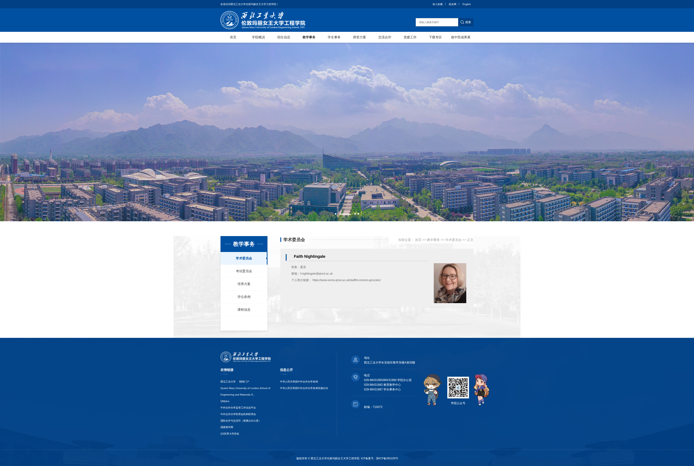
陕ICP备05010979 (387, 458)
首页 (233, 37)
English (466, 4)
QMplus (224, 401)
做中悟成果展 (460, 37)
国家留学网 (226, 427)
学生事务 (334, 37)
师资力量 (359, 37)
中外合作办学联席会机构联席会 (238, 414)
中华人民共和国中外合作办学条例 (299, 381)
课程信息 (243, 309)
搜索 (468, 22)
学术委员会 (244, 258)
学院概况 (258, 37)
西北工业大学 (228, 381)
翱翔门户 (244, 381)
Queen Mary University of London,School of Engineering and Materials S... (245, 391)
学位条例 (243, 297)
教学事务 (309, 37)
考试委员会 (244, 271)
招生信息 (283, 37)
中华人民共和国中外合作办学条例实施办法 (304, 388)
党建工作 (410, 37)
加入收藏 (437, 4)
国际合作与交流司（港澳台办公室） (240, 420)
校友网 (452, 4)
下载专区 (435, 37)
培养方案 (243, 284)
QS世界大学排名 (229, 433)
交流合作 (384, 37)
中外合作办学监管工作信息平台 (238, 407)
